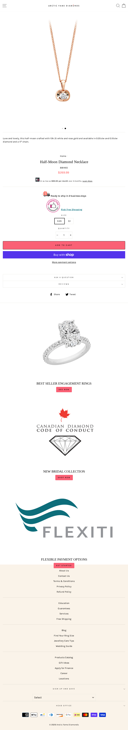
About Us (64, 570)
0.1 (69, 221)
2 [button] (65, 128)
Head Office (64, 706)
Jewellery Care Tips (64, 641)
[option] (64, 68)
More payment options (64, 262)
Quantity (64, 228)
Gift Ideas (64, 663)
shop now (64, 478)
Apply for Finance (64, 668)
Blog (64, 630)
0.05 (59, 221)
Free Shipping (63, 619)
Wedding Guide (64, 646)
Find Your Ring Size (64, 635)
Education (63, 603)
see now (64, 390)
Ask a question (64, 277)
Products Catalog (64, 657)
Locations (64, 678)
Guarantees (64, 608)
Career (63, 673)
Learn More (87, 181)
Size (64, 215)
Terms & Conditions (64, 581)
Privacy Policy (64, 586)
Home (63, 156)
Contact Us (64, 576)
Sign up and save (64, 689)
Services (64, 613)
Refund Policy (64, 592)
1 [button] (63, 129)
